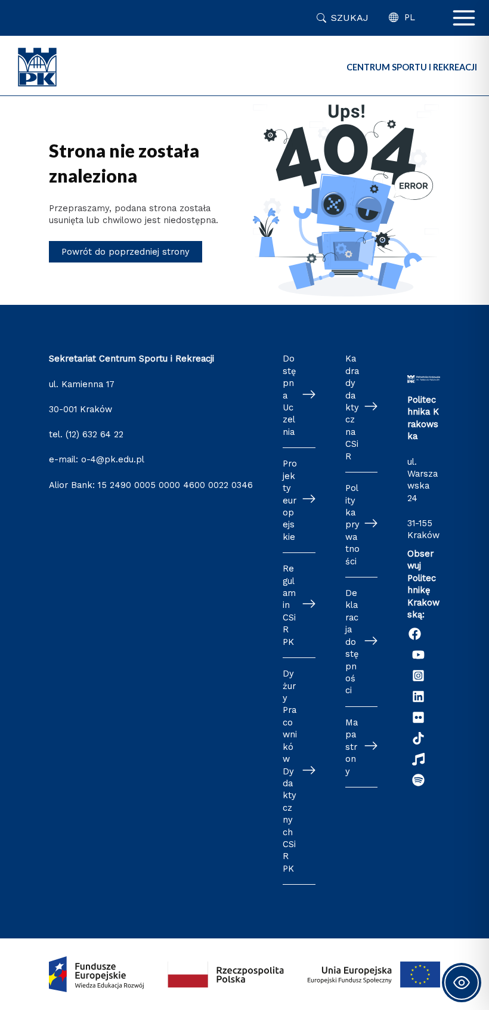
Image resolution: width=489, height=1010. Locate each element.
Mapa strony (351, 747)
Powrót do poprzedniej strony (125, 251)
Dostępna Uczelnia (289, 395)
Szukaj (350, 17)
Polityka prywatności (352, 525)
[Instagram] (418, 675)
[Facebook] (414, 633)
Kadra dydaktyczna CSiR (352, 407)
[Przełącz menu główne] (464, 18)
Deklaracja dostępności (351, 642)
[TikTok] (418, 738)
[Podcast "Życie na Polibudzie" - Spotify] (418, 780)
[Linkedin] (418, 696)
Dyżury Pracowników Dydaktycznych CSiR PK (290, 771)
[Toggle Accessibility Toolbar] (461, 982)
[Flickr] (418, 717)
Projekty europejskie (290, 500)
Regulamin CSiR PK (289, 605)
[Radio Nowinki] (418, 759)
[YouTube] (418, 654)
